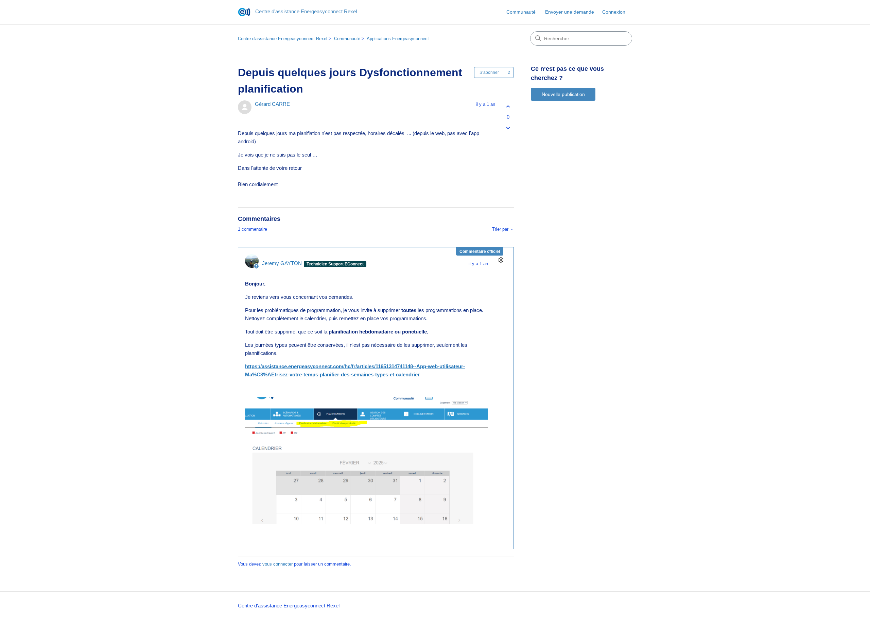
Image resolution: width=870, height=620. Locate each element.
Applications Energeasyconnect (398, 38)
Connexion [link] (613, 12)
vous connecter (277, 564)
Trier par (501, 229)
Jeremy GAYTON (282, 263)
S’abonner (489, 72)
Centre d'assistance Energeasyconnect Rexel (282, 38)
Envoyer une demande (569, 12)
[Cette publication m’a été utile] (508, 106)
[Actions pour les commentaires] (501, 260)
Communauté (521, 12)
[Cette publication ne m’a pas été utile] (508, 128)
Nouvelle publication (563, 94)
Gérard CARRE (272, 104)
